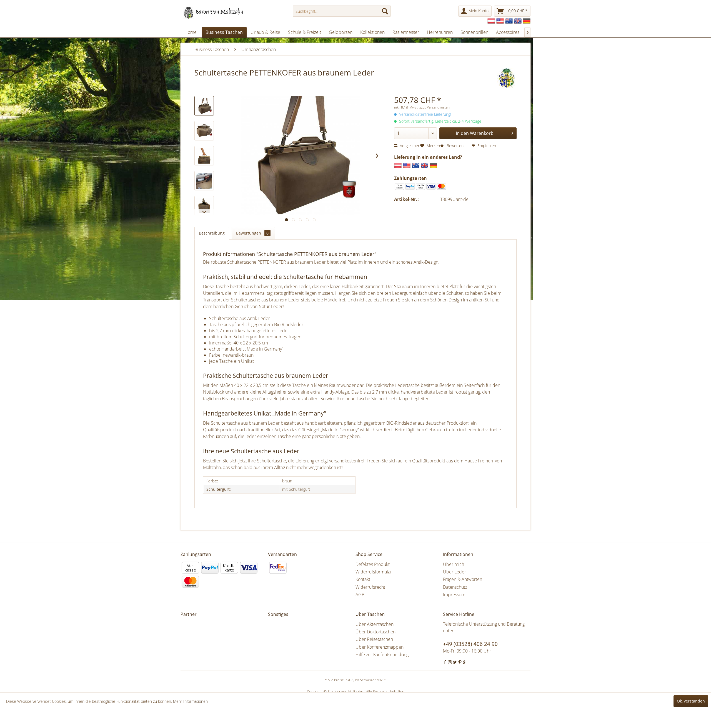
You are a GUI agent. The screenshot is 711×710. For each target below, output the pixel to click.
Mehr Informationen (190, 701)
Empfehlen (486, 145)
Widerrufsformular (374, 572)
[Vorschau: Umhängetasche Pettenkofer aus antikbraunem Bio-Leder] (204, 105)
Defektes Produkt (373, 564)
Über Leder (454, 572)
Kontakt (363, 579)
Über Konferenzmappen (380, 647)
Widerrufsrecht (370, 587)
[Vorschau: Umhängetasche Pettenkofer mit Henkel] (204, 155)
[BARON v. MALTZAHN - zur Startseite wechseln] (216, 12)
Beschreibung (212, 233)
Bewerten (455, 145)
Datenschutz (455, 587)
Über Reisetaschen (374, 639)
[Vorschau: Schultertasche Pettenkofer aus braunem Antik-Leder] (204, 205)
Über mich (453, 564)
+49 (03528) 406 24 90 (470, 644)
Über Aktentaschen (375, 624)
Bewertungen (252, 233)
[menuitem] (342, 11)
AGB (360, 594)
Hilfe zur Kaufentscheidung (382, 654)
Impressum (454, 594)
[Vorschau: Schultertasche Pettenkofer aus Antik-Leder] (204, 180)
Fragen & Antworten (462, 579)
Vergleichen (409, 145)
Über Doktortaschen (375, 632)
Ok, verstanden (691, 701)
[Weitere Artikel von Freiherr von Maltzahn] (507, 78)
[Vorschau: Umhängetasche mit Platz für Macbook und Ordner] (204, 130)
